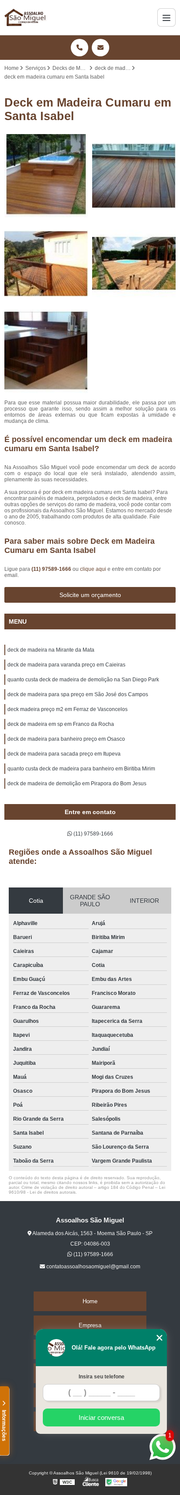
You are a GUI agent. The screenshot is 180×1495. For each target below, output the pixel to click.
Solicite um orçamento (90, 594)
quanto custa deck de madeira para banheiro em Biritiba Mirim (81, 769)
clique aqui (93, 569)
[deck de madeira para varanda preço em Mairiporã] (46, 263)
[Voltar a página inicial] (25, 17)
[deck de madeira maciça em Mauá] (46, 351)
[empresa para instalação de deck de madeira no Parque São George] (134, 176)
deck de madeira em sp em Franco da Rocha (60, 724)
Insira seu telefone (102, 1377)
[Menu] (166, 17)
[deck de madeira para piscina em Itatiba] (46, 176)
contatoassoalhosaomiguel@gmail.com (92, 1267)
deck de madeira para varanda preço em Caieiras (66, 665)
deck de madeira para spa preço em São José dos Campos (77, 694)
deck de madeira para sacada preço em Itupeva (64, 754)
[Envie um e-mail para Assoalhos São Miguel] (100, 47)
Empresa (90, 1325)
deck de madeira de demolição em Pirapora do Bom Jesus (76, 783)
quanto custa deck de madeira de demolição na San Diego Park (83, 680)
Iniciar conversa (101, 1417)
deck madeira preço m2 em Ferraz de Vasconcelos (67, 709)
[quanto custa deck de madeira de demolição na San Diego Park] (134, 263)
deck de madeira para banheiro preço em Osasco (66, 739)
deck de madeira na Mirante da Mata (50, 650)
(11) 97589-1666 (52, 569)
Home (90, 1301)
